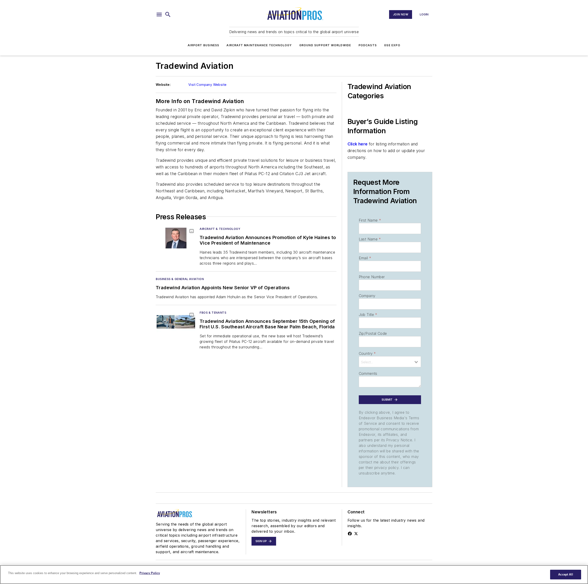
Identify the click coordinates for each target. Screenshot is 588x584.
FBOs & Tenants (213, 312)
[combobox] (390, 361)
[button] (159, 14)
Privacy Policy (149, 573)
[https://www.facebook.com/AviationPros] (350, 533)
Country (367, 353)
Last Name (370, 239)
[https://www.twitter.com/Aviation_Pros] (356, 533)
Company (367, 295)
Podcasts (368, 45)
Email (365, 258)
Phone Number (372, 277)
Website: (163, 85)
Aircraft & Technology (220, 229)
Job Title (368, 314)
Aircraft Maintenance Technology (259, 45)
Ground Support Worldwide (325, 45)
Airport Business (203, 45)
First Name (370, 220)
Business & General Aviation (180, 279)
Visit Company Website (207, 85)
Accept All (565, 574)
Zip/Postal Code (373, 333)
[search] (167, 14)
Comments (368, 373)
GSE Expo (392, 45)
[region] (294, 574)
